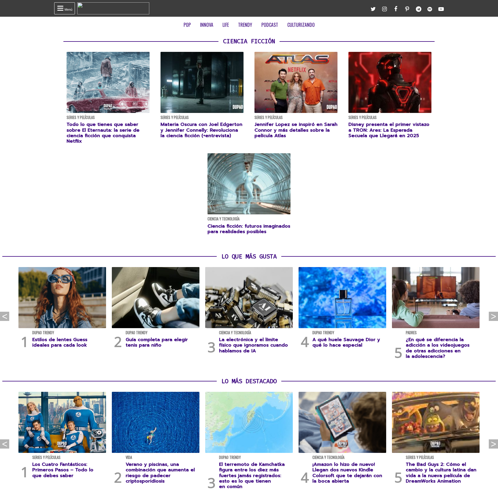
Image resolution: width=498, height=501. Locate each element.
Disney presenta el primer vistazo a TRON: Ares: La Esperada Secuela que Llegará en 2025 (388, 130)
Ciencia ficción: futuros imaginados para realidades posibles (248, 229)
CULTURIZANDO (301, 24)
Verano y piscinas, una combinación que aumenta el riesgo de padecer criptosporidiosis (160, 473)
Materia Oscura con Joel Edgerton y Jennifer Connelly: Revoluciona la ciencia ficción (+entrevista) (201, 130)
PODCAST (269, 24)
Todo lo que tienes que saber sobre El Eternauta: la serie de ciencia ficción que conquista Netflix (103, 133)
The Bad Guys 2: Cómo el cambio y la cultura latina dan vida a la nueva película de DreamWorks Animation (441, 473)
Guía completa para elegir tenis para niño (157, 342)
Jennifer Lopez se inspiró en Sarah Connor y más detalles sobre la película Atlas (295, 130)
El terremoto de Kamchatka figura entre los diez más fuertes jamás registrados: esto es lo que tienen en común (252, 475)
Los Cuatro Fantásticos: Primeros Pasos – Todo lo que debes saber (62, 470)
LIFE (225, 24)
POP (187, 24)
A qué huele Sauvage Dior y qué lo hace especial (346, 342)
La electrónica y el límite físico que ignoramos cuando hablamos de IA (253, 345)
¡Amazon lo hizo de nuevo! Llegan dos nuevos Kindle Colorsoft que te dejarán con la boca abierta (347, 473)
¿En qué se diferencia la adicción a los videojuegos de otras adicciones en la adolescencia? (437, 348)
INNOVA (206, 24)
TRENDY (245, 24)
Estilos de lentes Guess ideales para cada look (59, 342)
